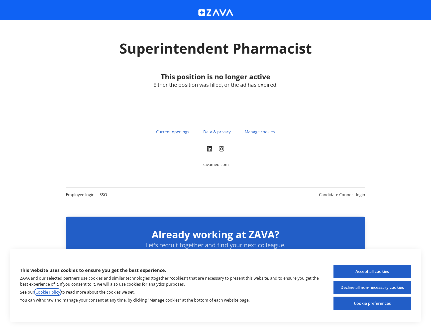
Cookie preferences (372, 303)
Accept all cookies (372, 271)
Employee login (80, 194)
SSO (103, 194)
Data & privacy (217, 132)
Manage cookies (260, 132)
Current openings (172, 132)
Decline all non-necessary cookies (372, 287)
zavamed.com (216, 164)
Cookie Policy (47, 292)
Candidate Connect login (342, 194)
